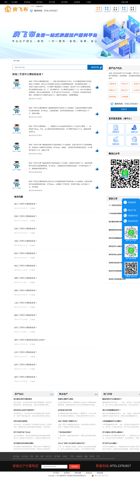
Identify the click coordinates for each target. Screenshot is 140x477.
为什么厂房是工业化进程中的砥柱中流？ (72, 443)
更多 (51, 394)
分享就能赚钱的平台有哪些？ (112, 421)
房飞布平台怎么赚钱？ (110, 443)
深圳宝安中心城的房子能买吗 (119, 246)
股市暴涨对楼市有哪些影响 (118, 222)
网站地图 (78, 473)
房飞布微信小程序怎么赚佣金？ (113, 432)
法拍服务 (124, 97)
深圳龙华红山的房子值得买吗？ (119, 254)
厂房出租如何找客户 (65, 432)
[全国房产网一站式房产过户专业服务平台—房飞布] (16, 8)
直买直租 (27, 2)
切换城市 (39, 6)
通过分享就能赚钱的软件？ (111, 410)
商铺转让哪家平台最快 (65, 399)
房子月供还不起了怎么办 (22, 432)
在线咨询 (132, 202)
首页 (5, 2)
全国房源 (77, 2)
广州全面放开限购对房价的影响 (119, 213)
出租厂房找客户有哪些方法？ (68, 421)
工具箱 (88, 2)
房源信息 (89, 473)
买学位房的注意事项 (20, 421)
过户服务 (15, 2)
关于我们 (56, 473)
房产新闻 (64, 2)
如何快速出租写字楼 (65, 410)
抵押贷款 (112, 97)
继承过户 (112, 90)
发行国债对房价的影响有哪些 (23, 443)
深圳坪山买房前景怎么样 (117, 279)
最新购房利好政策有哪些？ (118, 230)
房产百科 (39, 2)
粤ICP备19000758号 (101, 475)
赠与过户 (124, 90)
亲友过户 (124, 84)
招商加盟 (100, 473)
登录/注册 (124, 2)
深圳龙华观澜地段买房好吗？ (119, 238)
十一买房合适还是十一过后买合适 (120, 205)
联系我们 (67, 473)
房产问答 (52, 2)
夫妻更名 (112, 84)
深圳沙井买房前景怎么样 (117, 271)
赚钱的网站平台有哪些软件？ (112, 399)
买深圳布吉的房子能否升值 (118, 263)
